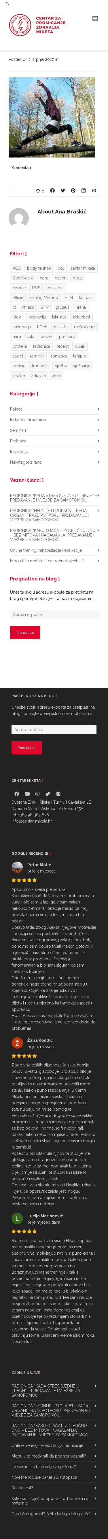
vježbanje (81, 366)
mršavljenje (84, 326)
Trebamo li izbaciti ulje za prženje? (44, 1466)
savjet (18, 356)
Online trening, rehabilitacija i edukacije (46, 550)
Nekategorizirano (26, 462)
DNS (36, 287)
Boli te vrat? (22, 1488)
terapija (79, 356)
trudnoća (40, 366)
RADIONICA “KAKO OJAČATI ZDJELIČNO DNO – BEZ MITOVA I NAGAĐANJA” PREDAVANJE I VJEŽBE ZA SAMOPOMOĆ (53, 535)
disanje (19, 287)
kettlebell (81, 317)
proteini (20, 346)
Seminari (18, 430)
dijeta (78, 278)
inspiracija (37, 317)
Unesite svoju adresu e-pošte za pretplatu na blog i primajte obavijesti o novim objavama (51, 595)
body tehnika (39, 268)
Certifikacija (23, 278)
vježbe (19, 375)
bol (61, 268)
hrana (81, 307)
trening (19, 366)
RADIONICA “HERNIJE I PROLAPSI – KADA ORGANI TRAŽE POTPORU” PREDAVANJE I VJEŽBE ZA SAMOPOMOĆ (49, 515)
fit (14, 307)
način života (23, 336)
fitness (28, 307)
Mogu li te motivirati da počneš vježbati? (47, 561)
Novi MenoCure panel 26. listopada (44, 1477)
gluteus (62, 307)
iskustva (59, 317)
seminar (36, 356)
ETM (69, 297)
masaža (61, 326)
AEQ (17, 268)
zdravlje (38, 375)
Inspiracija (19, 451)
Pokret (16, 409)
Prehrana (18, 441)
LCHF (42, 326)
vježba (61, 366)
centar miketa (82, 268)
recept (62, 346)
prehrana (67, 336)
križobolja (22, 326)
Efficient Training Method (35, 297)
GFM (44, 307)
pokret (47, 336)
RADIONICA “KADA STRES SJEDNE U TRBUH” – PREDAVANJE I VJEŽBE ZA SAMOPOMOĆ (53, 497)
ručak (80, 346)
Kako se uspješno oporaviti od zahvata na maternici (50, 1500)
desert (61, 278)
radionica (41, 346)
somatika (58, 356)
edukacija (55, 287)
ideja (17, 317)
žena (56, 375)
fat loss (85, 297)
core (44, 278)
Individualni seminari (29, 419)
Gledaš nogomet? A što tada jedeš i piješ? (51, 1513)
